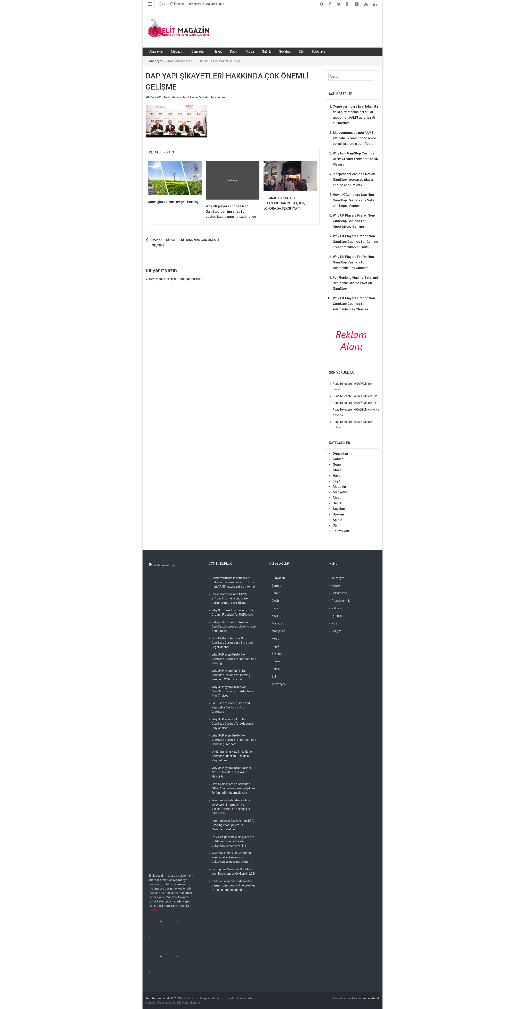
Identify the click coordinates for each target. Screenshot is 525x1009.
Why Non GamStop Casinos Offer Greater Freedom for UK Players (355, 158)
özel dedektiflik (161, 925)
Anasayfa (156, 51)
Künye (336, 585)
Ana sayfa (155, 61)
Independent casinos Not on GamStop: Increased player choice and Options (354, 179)
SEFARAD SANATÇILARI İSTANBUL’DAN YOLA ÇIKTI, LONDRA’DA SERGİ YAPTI (284, 203)
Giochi (337, 470)
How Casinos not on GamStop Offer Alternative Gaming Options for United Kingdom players (233, 788)
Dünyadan (198, 51)
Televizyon (319, 51)
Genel (337, 464)
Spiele (337, 520)
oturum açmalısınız (189, 279)
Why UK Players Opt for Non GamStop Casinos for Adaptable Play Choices (354, 303)
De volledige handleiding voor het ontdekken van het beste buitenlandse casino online (233, 841)
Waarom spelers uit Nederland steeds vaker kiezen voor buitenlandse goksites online (231, 857)
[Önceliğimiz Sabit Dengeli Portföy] (175, 178)
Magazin (177, 51)
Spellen (338, 514)
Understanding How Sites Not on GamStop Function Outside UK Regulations (232, 756)
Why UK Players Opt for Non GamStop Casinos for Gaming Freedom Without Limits (355, 241)
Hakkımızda (339, 593)
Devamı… (154, 910)
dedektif (154, 921)
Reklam (337, 608)
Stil (301, 51)
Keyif (233, 51)
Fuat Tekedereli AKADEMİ (350, 384)
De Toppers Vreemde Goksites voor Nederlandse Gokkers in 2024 (234, 871)
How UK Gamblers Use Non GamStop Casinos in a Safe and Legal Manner (353, 200)
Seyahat (285, 51)
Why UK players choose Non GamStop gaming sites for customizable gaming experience (231, 211)
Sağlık (266, 51)
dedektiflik (169, 921)
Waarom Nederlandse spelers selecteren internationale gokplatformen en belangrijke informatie (231, 807)
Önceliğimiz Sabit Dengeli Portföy (173, 202)
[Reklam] (352, 340)
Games (338, 459)
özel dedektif (187, 921)
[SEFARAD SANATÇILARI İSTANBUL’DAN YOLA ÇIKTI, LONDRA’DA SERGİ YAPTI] (290, 176)
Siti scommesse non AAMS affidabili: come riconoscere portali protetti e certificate (354, 138)
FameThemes (342, 998)
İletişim (336, 631)
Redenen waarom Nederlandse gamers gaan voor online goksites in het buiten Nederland (233, 885)
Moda (250, 51)
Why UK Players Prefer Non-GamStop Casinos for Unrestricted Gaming (354, 220)
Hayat (217, 51)
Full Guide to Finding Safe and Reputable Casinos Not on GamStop (355, 283)
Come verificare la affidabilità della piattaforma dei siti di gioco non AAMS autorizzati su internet (233, 582)
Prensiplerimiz (341, 600)
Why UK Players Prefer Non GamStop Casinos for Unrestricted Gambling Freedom (234, 740)
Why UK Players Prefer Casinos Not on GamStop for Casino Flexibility (232, 772)
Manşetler (340, 492)
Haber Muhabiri (200, 97)
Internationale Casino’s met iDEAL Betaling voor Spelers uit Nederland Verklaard (233, 825)
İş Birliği (337, 615)
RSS (334, 623)
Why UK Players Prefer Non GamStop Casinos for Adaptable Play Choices (353, 262)
